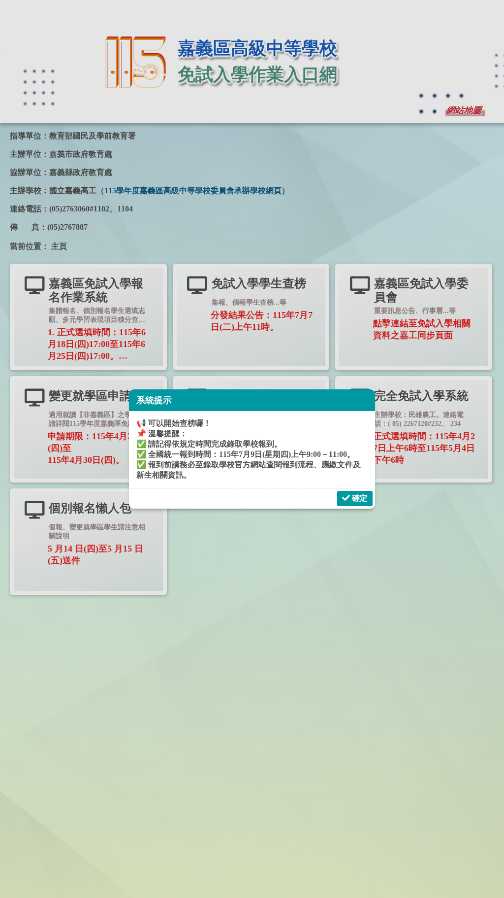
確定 (359, 498)
